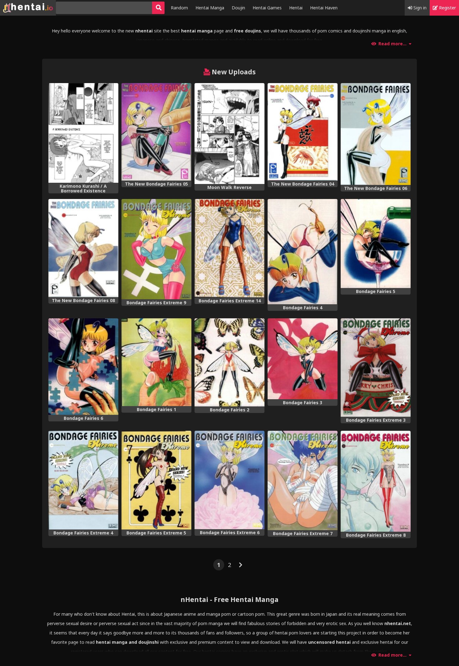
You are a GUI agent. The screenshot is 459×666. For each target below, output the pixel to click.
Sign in (419, 8)
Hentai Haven (324, 8)
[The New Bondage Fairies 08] (83, 248)
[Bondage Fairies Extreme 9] (156, 249)
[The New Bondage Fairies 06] (376, 134)
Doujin (238, 8)
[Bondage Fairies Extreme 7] (303, 480)
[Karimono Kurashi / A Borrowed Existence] (83, 133)
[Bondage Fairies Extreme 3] (376, 367)
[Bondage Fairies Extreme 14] (229, 248)
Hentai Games (267, 8)
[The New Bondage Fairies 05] (156, 132)
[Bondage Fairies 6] (83, 366)
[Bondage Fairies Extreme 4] (83, 480)
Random (179, 8)
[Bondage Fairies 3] (303, 358)
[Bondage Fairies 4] (303, 251)
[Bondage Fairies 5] (376, 243)
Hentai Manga (209, 8)
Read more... (392, 43)
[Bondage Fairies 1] (156, 362)
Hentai (296, 8)
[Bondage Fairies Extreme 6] (229, 480)
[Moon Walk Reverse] (229, 133)
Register (447, 8)
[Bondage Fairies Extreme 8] (376, 481)
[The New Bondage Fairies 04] (303, 132)
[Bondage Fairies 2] (229, 362)
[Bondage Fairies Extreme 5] (156, 480)
